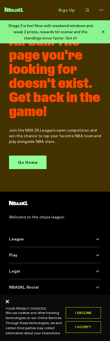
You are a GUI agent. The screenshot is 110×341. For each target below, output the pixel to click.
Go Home (28, 162)
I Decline (83, 313)
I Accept (83, 327)
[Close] (7, 301)
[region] (55, 317)
